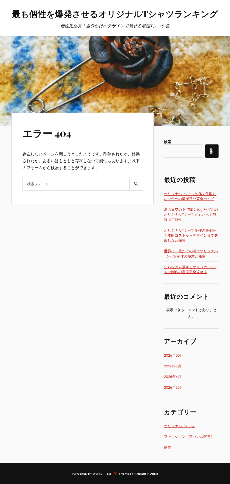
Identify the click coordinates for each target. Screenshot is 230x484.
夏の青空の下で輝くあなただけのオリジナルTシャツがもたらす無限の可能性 (191, 214)
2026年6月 (172, 376)
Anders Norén (146, 473)
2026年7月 (172, 366)
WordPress (102, 473)
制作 (167, 447)
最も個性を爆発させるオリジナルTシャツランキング (115, 13)
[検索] (136, 184)
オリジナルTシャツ (179, 426)
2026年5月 (172, 387)
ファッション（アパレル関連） (189, 436)
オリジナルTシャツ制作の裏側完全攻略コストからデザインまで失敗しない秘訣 (191, 235)
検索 (167, 142)
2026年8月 (172, 355)
